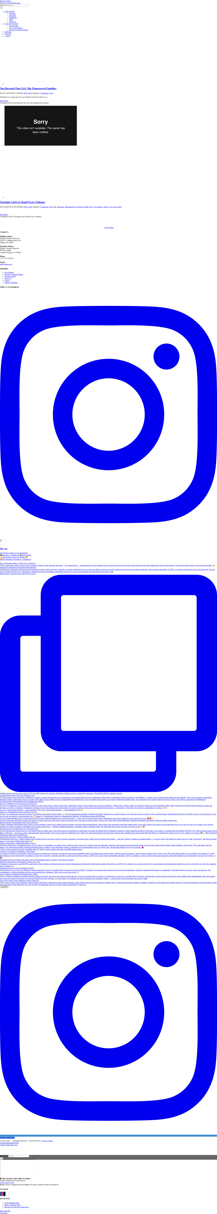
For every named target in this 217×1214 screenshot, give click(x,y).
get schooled (98, 207)
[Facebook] (1, 1194)
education (60, 207)
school (106, 207)
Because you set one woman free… (17, 1207)
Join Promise (9, 272)
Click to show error (7, 1183)
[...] (46, 97)
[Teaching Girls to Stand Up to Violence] (52, 197)
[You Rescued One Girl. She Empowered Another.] (38, 84)
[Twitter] (4, 1194)
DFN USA (27, 93)
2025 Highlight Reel (12, 1203)
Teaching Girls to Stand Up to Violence (22, 202)
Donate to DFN (10, 276)
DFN (91, 207)
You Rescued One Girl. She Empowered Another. (28, 88)
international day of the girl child (76, 207)
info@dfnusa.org (6, 264)
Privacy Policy (48, 1141)
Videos (7, 280)
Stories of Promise (11, 283)
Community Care (46, 93)
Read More (4, 101)
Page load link (5, 1211)
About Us (8, 278)
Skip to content (5, 1)
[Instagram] (3, 1194)
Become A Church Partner (14, 274)
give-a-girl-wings (115, 207)
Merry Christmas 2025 (13, 1205)
